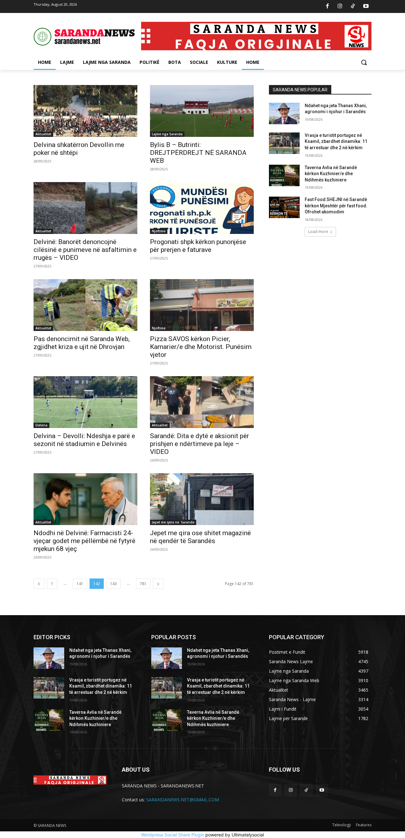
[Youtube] (365, 6)
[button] (363, 62)
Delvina (41, 425)
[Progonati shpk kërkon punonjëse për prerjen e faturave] (202, 208)
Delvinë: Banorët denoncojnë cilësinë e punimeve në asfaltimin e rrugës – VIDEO (85, 249)
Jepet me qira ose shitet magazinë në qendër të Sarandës (200, 537)
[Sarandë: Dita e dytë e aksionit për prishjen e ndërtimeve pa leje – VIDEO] (202, 402)
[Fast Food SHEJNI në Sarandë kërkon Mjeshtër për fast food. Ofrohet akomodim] (284, 207)
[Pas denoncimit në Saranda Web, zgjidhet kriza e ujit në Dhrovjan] (85, 305)
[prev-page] (39, 583)
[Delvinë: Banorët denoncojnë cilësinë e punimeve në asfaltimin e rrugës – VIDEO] (85, 208)
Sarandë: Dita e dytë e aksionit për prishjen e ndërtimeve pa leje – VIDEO (199, 444)
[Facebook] (327, 6)
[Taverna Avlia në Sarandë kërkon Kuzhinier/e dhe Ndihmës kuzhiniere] (284, 175)
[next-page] (158, 583)
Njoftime (158, 231)
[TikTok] (353, 6)
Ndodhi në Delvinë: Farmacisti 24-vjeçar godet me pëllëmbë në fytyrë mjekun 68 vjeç (84, 541)
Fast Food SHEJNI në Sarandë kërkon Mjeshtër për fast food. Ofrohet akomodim (336, 205)
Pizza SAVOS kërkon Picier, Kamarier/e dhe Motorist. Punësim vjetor (201, 346)
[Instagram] (340, 6)
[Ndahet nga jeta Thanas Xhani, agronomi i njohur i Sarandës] (284, 113)
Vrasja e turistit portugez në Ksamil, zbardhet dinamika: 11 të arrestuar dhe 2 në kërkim (336, 141)
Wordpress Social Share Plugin (173, 834)
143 (113, 583)
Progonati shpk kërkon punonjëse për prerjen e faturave (198, 246)
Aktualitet (43, 134)
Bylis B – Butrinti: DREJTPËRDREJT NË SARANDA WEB (198, 152)
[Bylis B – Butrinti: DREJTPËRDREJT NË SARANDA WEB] (202, 111)
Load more (318, 231)
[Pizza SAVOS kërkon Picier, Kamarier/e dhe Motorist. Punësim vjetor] (202, 305)
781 (143, 583)
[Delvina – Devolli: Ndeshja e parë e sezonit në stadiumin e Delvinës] (85, 402)
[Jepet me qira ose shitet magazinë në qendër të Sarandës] (202, 499)
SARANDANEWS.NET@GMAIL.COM (182, 800)
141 (80, 583)
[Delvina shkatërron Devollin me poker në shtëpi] (85, 111)
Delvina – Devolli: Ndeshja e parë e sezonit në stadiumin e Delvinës (84, 440)
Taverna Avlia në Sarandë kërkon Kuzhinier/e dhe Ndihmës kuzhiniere (331, 173)
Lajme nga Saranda (167, 134)
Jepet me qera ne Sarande (173, 522)
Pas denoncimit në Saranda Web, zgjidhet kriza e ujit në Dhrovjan (82, 343)
